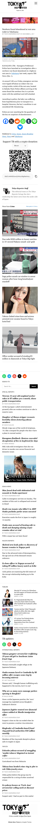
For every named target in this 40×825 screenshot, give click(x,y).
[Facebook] (5, 121)
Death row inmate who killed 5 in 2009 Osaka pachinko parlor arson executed (19, 510)
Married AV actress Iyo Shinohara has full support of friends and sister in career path (26, 592)
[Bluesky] (20, 127)
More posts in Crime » (32, 206)
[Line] (34, 121)
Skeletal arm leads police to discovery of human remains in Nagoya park (19, 546)
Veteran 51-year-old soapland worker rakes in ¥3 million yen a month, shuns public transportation (19, 398)
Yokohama (15, 73)
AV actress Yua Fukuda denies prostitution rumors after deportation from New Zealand (24, 620)
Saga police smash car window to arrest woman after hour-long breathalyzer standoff (18, 279)
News (9, 136)
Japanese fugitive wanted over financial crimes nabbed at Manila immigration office (19, 712)
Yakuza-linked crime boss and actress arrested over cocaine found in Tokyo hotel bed (18, 319)
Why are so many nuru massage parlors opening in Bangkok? (19, 692)
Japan (19, 134)
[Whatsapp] (23, 121)
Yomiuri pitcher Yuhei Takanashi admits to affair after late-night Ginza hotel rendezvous (25, 611)
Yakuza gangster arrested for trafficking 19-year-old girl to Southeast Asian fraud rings (19, 656)
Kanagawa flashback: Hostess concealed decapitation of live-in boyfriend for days (20, 439)
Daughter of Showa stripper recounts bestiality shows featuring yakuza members (18, 419)
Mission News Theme (14, 822)
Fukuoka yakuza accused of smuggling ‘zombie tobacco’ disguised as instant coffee (19, 753)
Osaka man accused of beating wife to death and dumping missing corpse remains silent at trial (18, 527)
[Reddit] (17, 121)
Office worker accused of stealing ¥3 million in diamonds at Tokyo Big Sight (18, 357)
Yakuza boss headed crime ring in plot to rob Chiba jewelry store (20, 767)
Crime (14, 134)
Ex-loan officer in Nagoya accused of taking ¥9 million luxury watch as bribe (19, 564)
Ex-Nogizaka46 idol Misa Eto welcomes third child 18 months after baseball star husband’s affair (25, 602)
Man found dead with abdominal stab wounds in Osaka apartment (18, 491)
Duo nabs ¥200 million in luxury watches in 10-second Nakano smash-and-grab (19, 240)
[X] (11, 121)
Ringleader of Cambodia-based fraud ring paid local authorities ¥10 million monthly (18, 731)
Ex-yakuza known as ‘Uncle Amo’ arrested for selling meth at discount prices (18, 788)
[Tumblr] (28, 121)
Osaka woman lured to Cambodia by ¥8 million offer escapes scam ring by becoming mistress (26, 630)
